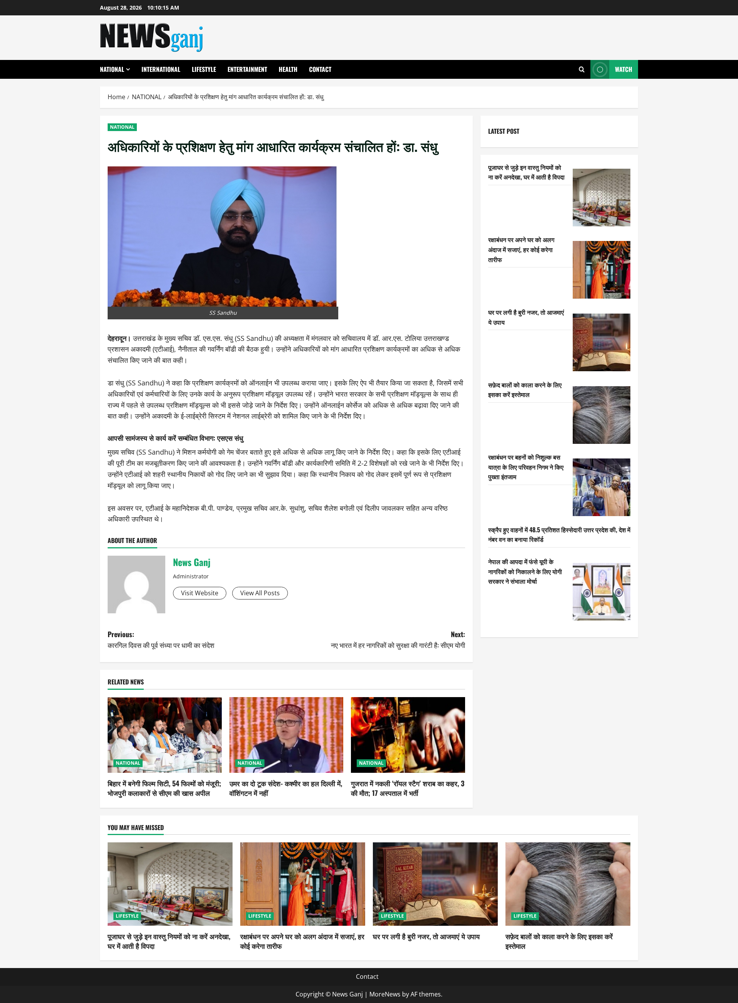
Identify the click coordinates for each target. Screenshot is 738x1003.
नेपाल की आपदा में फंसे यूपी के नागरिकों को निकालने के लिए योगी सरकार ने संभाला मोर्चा (525, 571)
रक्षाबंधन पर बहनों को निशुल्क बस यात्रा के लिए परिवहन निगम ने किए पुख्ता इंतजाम (525, 466)
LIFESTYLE (204, 69)
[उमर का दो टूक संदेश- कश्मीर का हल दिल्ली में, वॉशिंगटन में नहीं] (286, 735)
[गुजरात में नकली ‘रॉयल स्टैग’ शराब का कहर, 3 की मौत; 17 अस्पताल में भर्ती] (408, 735)
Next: (398, 639)
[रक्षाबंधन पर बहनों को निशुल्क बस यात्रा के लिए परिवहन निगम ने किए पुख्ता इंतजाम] (601, 487)
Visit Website (199, 593)
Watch (623, 69)
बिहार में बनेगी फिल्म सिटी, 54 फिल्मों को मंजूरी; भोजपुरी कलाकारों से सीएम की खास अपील (164, 788)
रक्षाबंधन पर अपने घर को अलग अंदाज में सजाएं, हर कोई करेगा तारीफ (521, 249)
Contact (320, 69)
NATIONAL (112, 69)
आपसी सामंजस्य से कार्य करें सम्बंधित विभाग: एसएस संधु (175, 438)
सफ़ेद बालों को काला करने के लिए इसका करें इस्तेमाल (525, 389)
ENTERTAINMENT (247, 69)
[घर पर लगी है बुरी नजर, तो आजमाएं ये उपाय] (601, 342)
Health (288, 69)
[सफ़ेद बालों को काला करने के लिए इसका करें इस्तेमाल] (601, 415)
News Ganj (191, 562)
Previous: (161, 639)
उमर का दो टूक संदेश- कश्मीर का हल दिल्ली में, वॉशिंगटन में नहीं (285, 788)
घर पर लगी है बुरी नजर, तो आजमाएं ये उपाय (426, 936)
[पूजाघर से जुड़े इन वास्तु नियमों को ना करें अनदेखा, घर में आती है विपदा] (601, 197)
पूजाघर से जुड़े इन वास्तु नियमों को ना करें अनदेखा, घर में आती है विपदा (526, 172)
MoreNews (385, 994)
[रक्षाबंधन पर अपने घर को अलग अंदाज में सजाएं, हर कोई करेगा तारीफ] (601, 270)
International (160, 69)
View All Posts (260, 593)
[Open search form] (582, 69)
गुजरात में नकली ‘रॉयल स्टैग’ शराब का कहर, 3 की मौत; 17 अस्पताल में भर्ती (407, 788)
